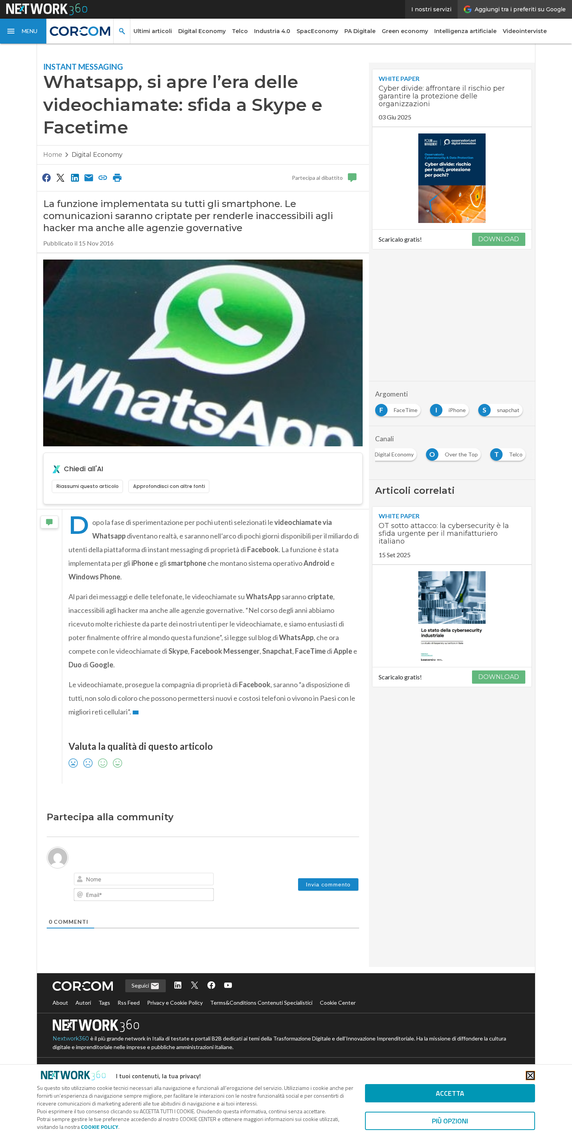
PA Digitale (359, 31)
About (60, 1002)
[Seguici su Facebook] (211, 986)
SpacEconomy (317, 31)
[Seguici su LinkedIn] (177, 986)
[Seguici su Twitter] (194, 986)
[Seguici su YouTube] (228, 986)
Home (52, 154)
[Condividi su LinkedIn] (74, 177)
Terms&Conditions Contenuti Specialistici (261, 1002)
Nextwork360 (71, 1038)
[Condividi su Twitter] (60, 177)
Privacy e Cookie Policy (175, 1002)
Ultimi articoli (152, 31)
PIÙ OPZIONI (450, 1121)
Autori (83, 1002)
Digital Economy (202, 31)
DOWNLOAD (498, 239)
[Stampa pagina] (117, 177)
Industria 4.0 (272, 31)
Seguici (141, 985)
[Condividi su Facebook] (46, 177)
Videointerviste (525, 31)
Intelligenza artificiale (465, 31)
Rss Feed (129, 1002)
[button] (23, 31)
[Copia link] (103, 177)
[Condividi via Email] (88, 177)
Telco (240, 31)
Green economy (405, 31)
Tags (104, 1002)
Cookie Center (338, 1002)
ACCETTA (450, 1093)
